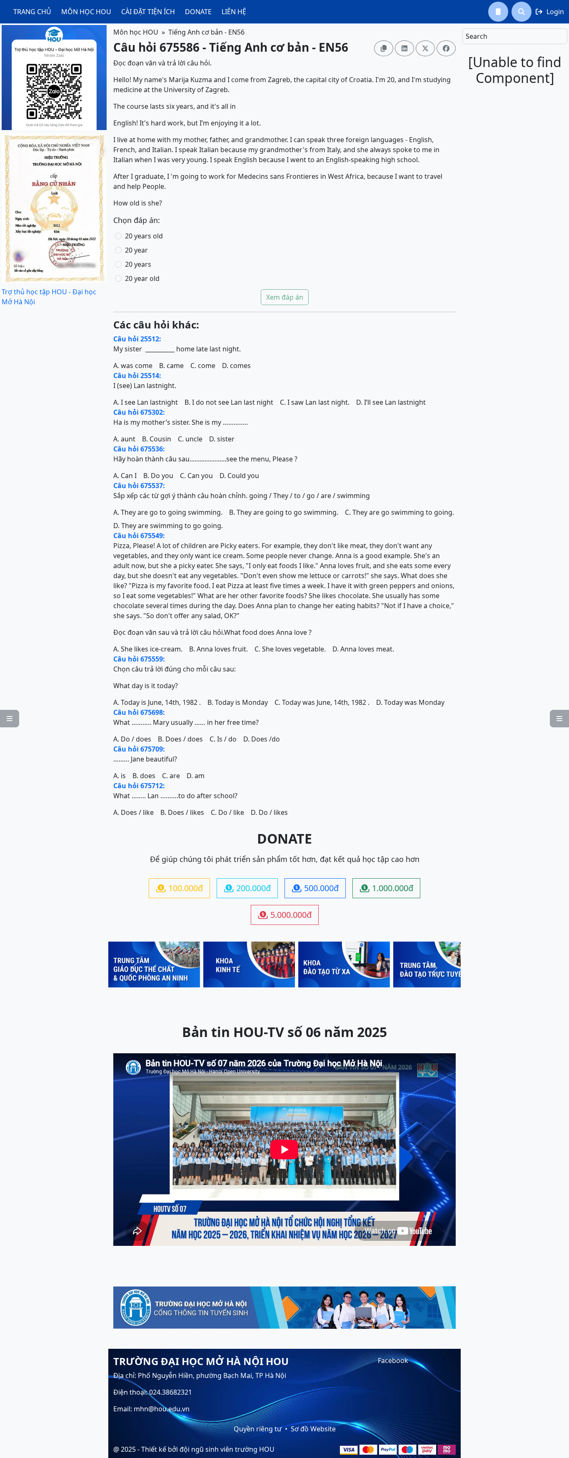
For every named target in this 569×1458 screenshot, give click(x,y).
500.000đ (315, 888)
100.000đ (179, 888)
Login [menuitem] (550, 11)
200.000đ (247, 888)
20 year (136, 250)
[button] (498, 12)
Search (476, 36)
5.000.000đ (285, 914)
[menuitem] (32, 12)
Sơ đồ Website (313, 1428)
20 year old (142, 278)
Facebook (393, 1360)
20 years (138, 264)
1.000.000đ (386, 888)
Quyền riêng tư (258, 1428)
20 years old (144, 235)
